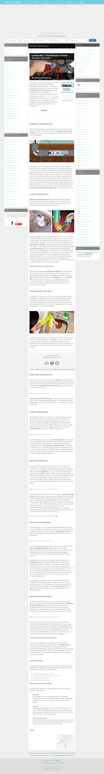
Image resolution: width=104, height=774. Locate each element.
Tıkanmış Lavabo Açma (86, 51)
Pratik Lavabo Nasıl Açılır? (90, 54)
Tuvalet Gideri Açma (85, 60)
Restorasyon (49, 2)
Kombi (82, 2)
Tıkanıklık (11, 139)
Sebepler (82, 72)
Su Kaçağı (82, 177)
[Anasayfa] (30, 51)
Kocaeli (82, 88)
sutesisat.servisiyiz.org (67, 743)
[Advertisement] (52, 17)
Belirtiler (82, 69)
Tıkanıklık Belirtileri (49, 96)
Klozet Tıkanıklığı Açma (85, 63)
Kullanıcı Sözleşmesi (45, 767)
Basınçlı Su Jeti (84, 67)
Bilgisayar (38, 2)
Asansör (28, 2)
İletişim (82, 74)
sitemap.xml (96, 263)
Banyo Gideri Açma (85, 58)
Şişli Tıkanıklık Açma (52, 33)
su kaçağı (44, 184)
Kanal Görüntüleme (85, 65)
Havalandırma (72, 2)
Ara (93, 40)
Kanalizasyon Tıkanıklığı (86, 49)
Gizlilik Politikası (59, 767)
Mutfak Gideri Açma (85, 56)
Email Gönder (66, 741)
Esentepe (51, 755)
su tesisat (66, 237)
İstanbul (83, 85)
